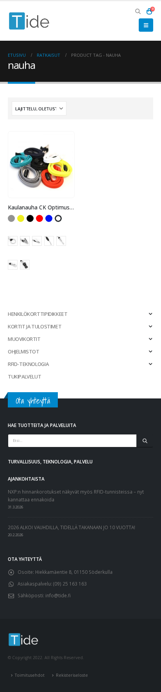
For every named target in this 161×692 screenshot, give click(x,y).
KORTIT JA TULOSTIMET (34, 326)
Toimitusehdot (30, 675)
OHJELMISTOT (23, 351)
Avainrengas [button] (13, 241)
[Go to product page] (41, 164)
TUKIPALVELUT (24, 376)
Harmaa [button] (11, 218)
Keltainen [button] (20, 218)
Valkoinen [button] (58, 218)
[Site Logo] (29, 21)
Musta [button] (30, 218)
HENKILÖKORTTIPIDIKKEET (37, 313)
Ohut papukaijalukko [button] (61, 241)
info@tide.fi (58, 595)
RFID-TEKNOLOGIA (28, 364)
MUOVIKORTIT (24, 338)
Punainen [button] (39, 218)
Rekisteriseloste (72, 675)
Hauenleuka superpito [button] (37, 241)
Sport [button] (25, 265)
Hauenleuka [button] (25, 241)
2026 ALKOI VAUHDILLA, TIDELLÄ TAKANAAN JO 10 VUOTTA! (71, 527)
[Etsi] (144, 440)
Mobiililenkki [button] (49, 241)
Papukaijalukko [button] (13, 265)
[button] (138, 11)
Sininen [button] (48, 218)
